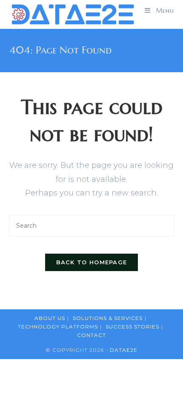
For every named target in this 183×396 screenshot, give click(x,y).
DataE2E (123, 350)
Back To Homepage (91, 262)
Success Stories (132, 326)
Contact (91, 335)
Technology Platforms (58, 326)
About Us (49, 318)
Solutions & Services (108, 318)
